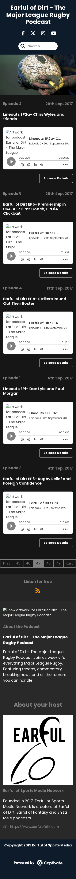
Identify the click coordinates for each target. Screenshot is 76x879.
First (6, 563)
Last (69, 563)
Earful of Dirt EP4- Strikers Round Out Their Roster (34, 301)
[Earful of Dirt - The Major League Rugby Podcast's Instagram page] (40, 33)
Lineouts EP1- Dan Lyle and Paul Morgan (33, 391)
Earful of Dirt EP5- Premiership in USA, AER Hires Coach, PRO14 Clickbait (34, 209)
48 (48, 563)
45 (18, 563)
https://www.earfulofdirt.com (34, 826)
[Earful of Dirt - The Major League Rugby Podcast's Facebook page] (23, 33)
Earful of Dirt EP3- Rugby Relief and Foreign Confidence (37, 481)
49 (58, 563)
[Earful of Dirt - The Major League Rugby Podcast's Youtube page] (51, 33)
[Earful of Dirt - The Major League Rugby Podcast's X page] (30, 33)
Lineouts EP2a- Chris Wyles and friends (34, 117)
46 (28, 563)
